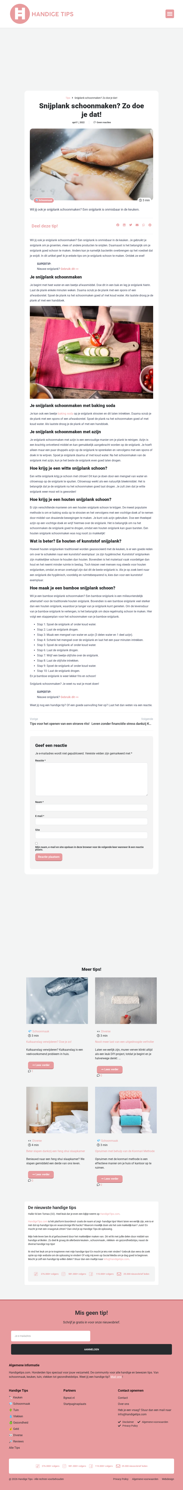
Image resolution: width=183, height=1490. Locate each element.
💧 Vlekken (16, 1416)
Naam (39, 802)
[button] (169, 14)
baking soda (65, 413)
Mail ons (116, 1377)
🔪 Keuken (16, 1397)
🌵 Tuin (14, 1410)
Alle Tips (14, 1447)
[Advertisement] (91, 55)
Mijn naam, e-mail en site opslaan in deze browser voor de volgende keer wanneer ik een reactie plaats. (89, 848)
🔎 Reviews (16, 1441)
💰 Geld (14, 1429)
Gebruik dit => (69, 269)
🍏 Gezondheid (18, 1422)
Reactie (40, 760)
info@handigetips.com (116, 1259)
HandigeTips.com (110, 1213)
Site (37, 830)
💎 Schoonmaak (43, 200)
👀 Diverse (103, 1031)
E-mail (39, 816)
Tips (68, 97)
